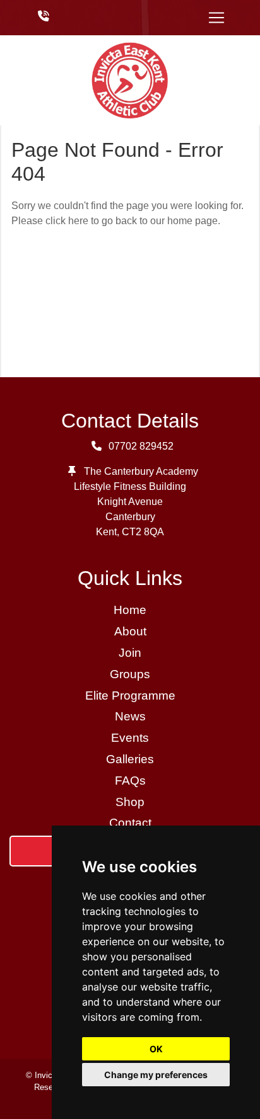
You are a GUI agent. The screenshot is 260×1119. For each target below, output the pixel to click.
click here (66, 220)
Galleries (130, 759)
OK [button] (156, 1048)
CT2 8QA (143, 531)
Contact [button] (130, 822)
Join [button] (130, 652)
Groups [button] (130, 674)
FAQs (130, 780)
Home (130, 609)
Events (130, 737)
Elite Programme (130, 695)
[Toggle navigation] (216, 17)
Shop (130, 802)
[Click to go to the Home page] (130, 79)
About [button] (130, 631)
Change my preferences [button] (156, 1074)
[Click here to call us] (43, 17)
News (130, 716)
